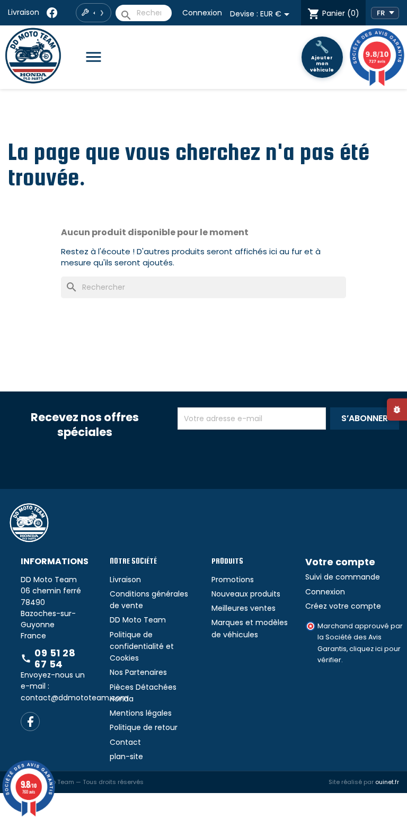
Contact (125, 742)
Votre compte (340, 561)
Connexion (202, 12)
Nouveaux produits (245, 594)
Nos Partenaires (138, 672)
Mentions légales (141, 713)
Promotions (232, 579)
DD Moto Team (138, 620)
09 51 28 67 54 (48, 658)
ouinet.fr (387, 782)
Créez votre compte (343, 606)
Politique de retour (144, 727)
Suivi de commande (342, 577)
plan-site (126, 756)
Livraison (23, 12)
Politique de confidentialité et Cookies (142, 646)
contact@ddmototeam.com (74, 697)
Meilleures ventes (243, 608)
